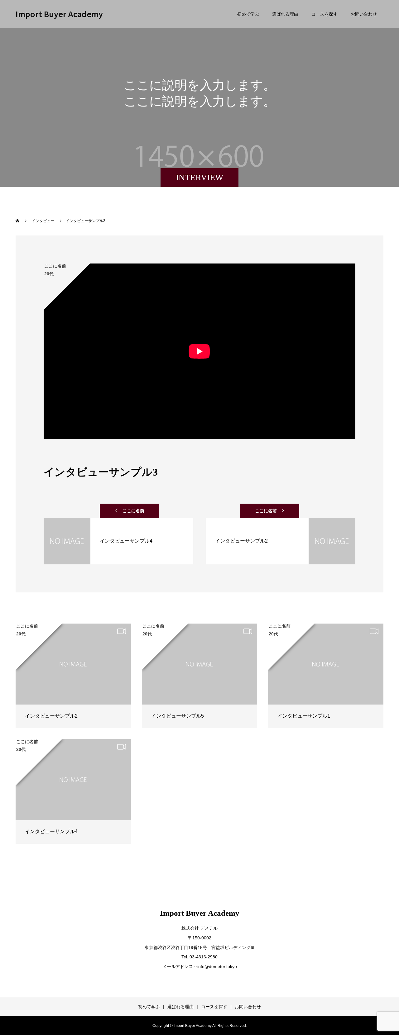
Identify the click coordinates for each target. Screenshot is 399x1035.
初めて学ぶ (248, 14)
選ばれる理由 (285, 14)
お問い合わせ (364, 14)
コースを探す (324, 14)
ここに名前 (133, 510)
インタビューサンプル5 (177, 716)
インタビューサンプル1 (303, 716)
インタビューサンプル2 (51, 716)
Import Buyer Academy (59, 13)
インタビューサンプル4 (51, 831)
